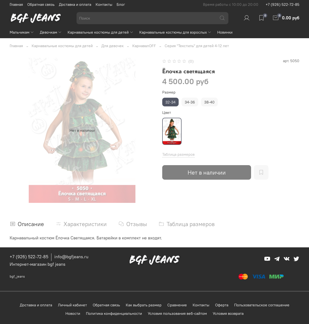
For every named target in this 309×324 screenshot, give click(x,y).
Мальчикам (19, 32)
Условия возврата (228, 313)
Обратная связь (41, 4)
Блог (121, 4)
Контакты (104, 4)
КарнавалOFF (144, 45)
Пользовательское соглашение (261, 304)
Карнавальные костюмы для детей (98, 32)
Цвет (166, 112)
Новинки (224, 32)
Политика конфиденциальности (114, 313)
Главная (16, 4)
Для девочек (112, 45)
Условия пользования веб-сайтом (177, 313)
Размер (169, 92)
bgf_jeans (17, 276)
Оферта (221, 304)
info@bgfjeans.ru (71, 256)
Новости (72, 313)
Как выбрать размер (144, 304)
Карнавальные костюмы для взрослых (173, 32)
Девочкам (48, 32)
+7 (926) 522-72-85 (282, 4)
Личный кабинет (72, 304)
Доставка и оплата (75, 4)
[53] (172, 131)
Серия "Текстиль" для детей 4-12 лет (197, 45)
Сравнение (177, 304)
